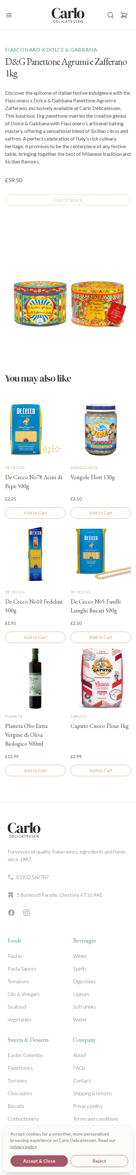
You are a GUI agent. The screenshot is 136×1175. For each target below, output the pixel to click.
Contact (82, 1080)
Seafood (17, 1007)
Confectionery (23, 1119)
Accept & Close (39, 1161)
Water (80, 1019)
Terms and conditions (95, 1119)
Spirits (80, 968)
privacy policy (23, 1146)
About (79, 1055)
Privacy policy (88, 1106)
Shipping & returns (92, 1093)
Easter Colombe (25, 1055)
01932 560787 (32, 877)
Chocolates (20, 1093)
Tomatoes (18, 981)
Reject (99, 1161)
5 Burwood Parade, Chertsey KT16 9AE (59, 895)
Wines (80, 956)
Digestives (84, 981)
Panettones (20, 1068)
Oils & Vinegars (24, 994)
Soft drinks (84, 1007)
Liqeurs (81, 994)
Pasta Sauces (22, 968)
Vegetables (20, 1019)
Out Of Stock (68, 200)
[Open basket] (124, 15)
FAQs (79, 1068)
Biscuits (16, 1106)
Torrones (17, 1080)
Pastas (15, 956)
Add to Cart (35, 512)
